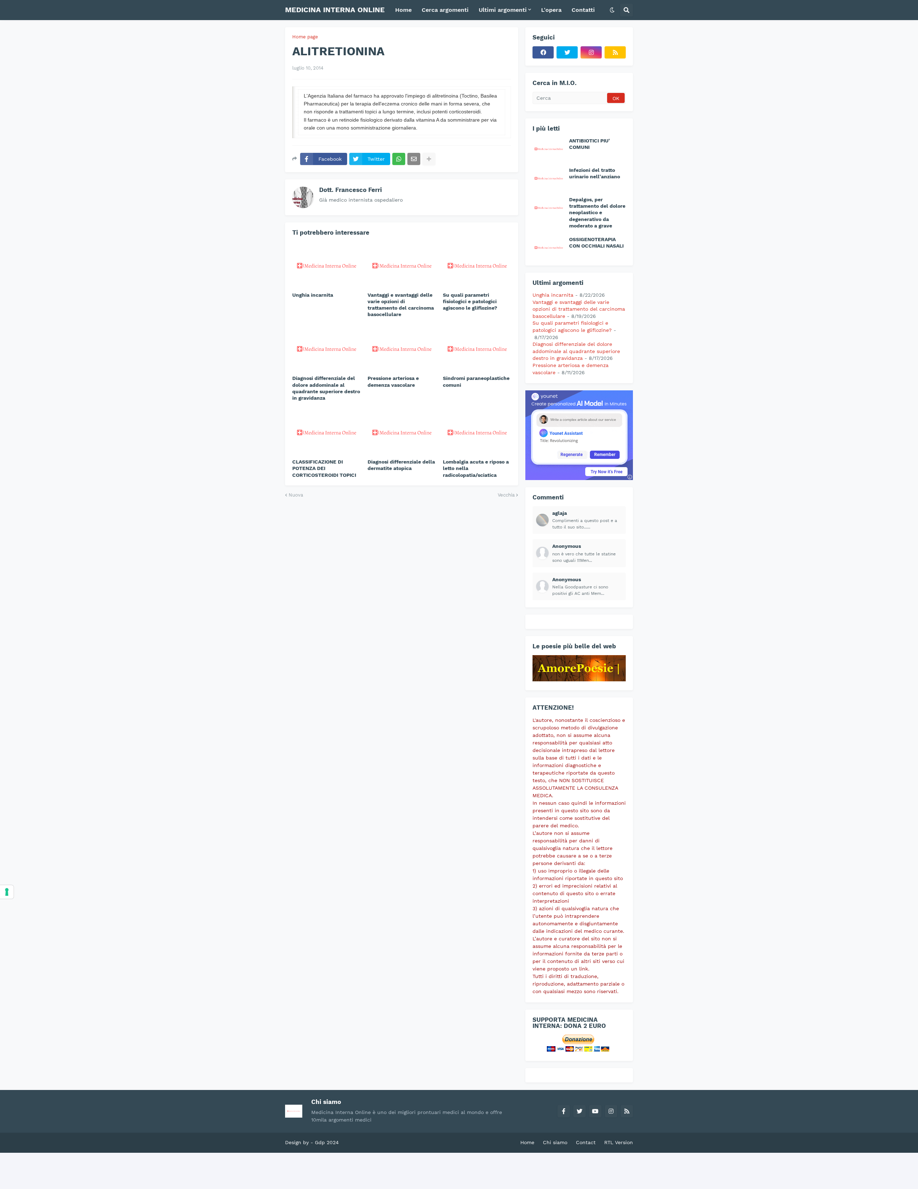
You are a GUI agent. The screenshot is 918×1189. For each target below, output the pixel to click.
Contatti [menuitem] (583, 9)
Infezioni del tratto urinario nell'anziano (594, 173)
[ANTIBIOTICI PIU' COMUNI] (549, 148)
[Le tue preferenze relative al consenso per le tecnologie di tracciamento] (7, 892)
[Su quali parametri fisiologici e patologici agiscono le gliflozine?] (477, 264)
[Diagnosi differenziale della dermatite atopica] (402, 431)
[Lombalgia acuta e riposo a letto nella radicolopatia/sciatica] (477, 431)
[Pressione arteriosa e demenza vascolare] (402, 348)
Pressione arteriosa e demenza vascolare (393, 381)
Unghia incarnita (312, 295)
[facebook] (543, 52)
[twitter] (567, 52)
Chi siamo (555, 1142)
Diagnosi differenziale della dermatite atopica (401, 465)
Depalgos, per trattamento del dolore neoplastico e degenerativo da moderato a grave (597, 213)
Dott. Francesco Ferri (350, 189)
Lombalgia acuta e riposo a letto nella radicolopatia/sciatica (476, 468)
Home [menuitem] (403, 9)
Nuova (296, 495)
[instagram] (591, 52)
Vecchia (506, 495)
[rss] (615, 52)
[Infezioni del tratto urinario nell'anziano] (549, 178)
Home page (305, 36)
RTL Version (618, 1142)
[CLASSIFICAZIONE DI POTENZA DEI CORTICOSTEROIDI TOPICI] (326, 431)
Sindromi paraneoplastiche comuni (476, 381)
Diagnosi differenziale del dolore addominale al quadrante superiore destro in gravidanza (326, 388)
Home (527, 1142)
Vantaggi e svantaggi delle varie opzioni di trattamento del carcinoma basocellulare (401, 305)
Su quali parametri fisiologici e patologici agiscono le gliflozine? (470, 301)
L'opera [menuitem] (551, 9)
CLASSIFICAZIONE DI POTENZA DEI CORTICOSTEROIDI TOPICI (324, 468)
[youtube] (595, 1111)
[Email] (413, 159)
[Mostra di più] (428, 159)
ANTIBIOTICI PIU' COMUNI (589, 144)
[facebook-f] (564, 1111)
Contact (586, 1142)
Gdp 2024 (327, 1142)
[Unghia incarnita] (326, 264)
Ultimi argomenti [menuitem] (503, 9)
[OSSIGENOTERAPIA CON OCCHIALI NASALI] (549, 247)
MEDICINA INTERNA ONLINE (335, 9)
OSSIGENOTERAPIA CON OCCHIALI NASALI (596, 242)
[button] (612, 10)
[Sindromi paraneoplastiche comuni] (477, 348)
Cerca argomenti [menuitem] (445, 9)
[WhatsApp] (398, 159)
